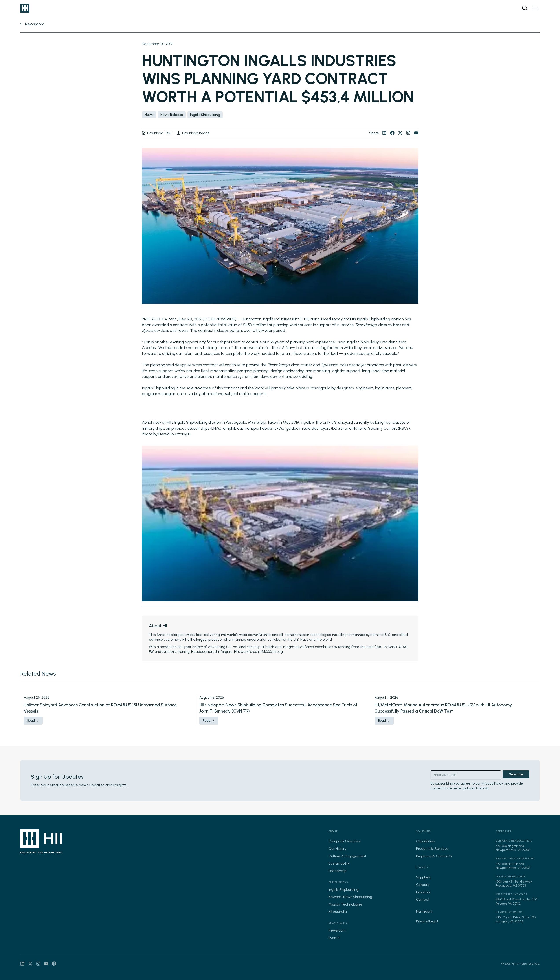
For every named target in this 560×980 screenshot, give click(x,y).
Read (31, 720)
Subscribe (516, 774)
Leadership (337, 871)
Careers (422, 885)
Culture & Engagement (347, 856)
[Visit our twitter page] (400, 133)
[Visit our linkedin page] (384, 133)
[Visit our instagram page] (408, 133)
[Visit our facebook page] (392, 133)
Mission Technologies (345, 904)
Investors (423, 892)
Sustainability (339, 863)
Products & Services (432, 848)
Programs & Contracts (434, 856)
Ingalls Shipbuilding (343, 889)
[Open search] (524, 8)
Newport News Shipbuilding (350, 897)
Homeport (424, 911)
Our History (337, 848)
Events (334, 938)
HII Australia (338, 911)
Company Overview (345, 841)
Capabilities (425, 841)
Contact (422, 899)
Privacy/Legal (427, 921)
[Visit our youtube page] (416, 133)
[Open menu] (535, 8)
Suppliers (423, 877)
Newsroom (337, 930)
